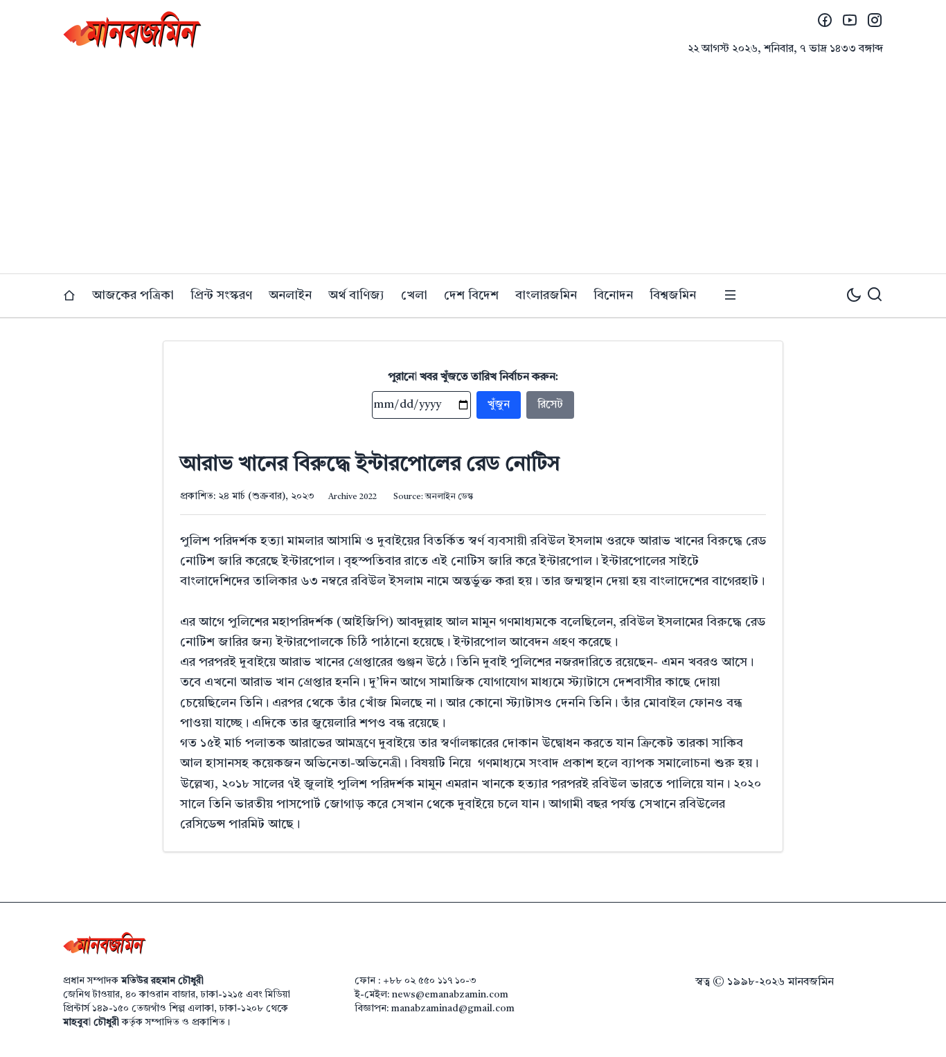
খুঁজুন (499, 404)
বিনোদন (613, 295)
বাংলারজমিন (546, 295)
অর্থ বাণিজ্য (356, 295)
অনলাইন (290, 295)
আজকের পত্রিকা (133, 295)
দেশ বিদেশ (471, 295)
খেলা (414, 295)
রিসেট (550, 404)
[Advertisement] (473, 169)
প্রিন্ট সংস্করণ (221, 295)
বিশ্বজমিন (673, 295)
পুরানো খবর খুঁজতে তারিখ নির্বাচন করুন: (473, 377)
